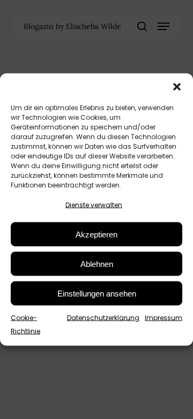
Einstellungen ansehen (96, 293)
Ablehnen (96, 263)
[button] (177, 87)
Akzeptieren (96, 234)
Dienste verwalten (93, 205)
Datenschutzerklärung (103, 317)
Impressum (163, 317)
